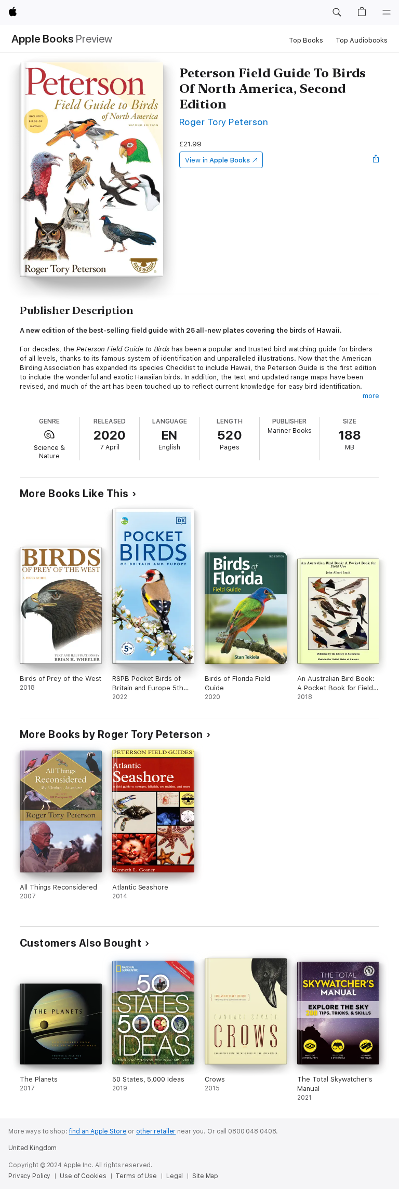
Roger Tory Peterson (223, 121)
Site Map (205, 1176)
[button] (336, 12)
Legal (174, 1176)
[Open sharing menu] (376, 160)
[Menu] (386, 12)
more (371, 396)
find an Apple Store (98, 1131)
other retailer (156, 1131)
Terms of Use (136, 1176)
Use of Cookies (83, 1176)
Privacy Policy (29, 1176)
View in (217, 160)
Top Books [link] (306, 40)
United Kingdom (32, 1148)
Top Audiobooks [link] (362, 40)
